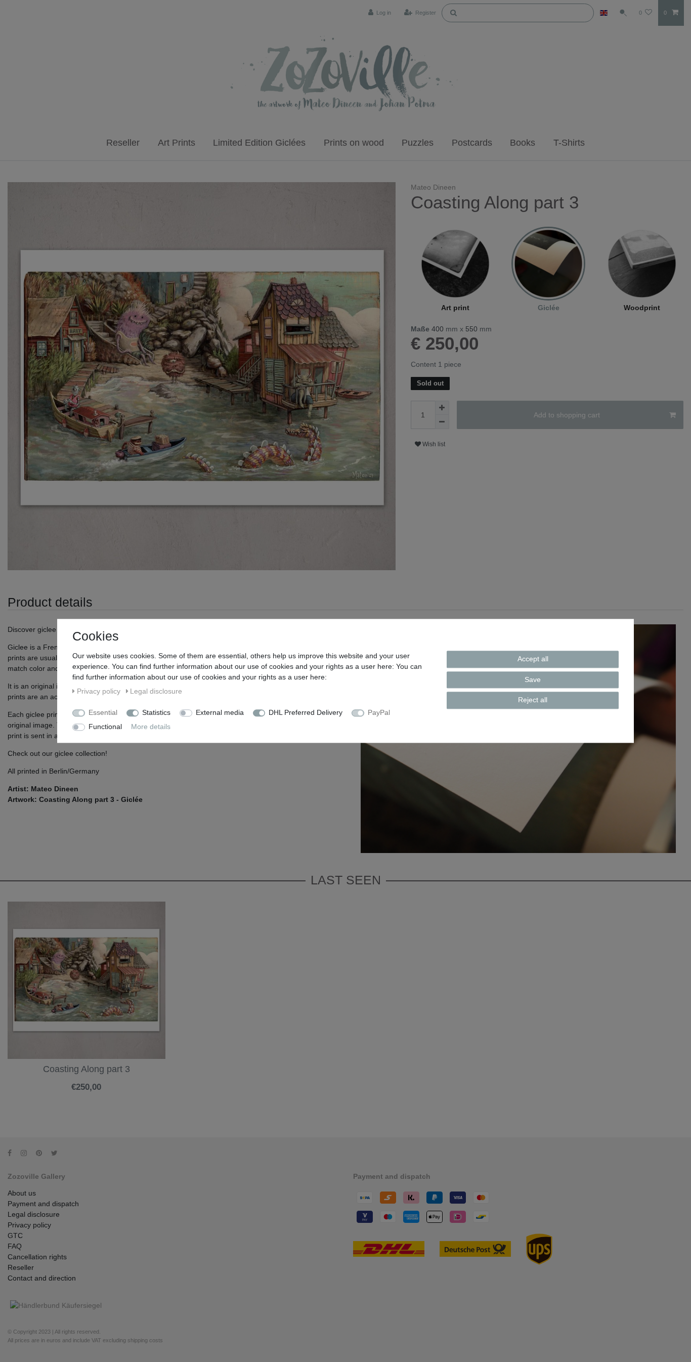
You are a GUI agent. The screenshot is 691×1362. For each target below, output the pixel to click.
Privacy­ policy (29, 1225)
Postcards (472, 143)
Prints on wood (354, 143)
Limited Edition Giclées (259, 143)
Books (522, 143)
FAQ (15, 1246)
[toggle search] (623, 12)
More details (150, 726)
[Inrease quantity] (442, 408)
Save (533, 679)
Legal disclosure (34, 1214)
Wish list (433, 444)
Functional (105, 726)
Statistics (156, 712)
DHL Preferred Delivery (305, 712)
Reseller (123, 143)
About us (22, 1193)
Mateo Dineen (433, 187)
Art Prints (176, 143)
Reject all (532, 700)
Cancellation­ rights (37, 1257)
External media (220, 712)
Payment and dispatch (43, 1204)
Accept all (532, 659)
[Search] (453, 12)
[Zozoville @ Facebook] (13, 1153)
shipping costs (145, 1340)
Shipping (63, 1095)
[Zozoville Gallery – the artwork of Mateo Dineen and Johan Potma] (345, 75)
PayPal (379, 712)
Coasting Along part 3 (86, 1069)
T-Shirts (569, 143)
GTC (15, 1235)
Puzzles (418, 143)
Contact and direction (42, 1278)
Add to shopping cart (567, 415)
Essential (103, 712)
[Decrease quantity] (442, 422)
